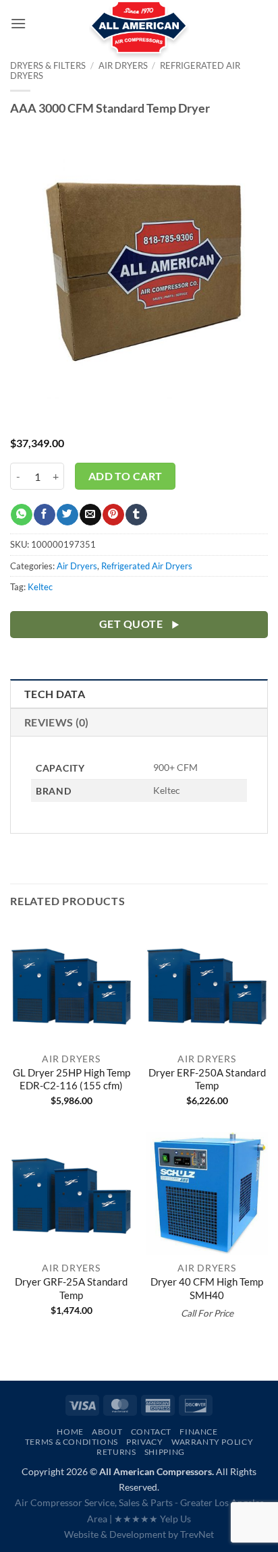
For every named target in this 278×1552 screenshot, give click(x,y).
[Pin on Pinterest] (113, 514)
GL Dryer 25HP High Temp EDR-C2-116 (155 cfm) (71, 1079)
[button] (18, 23)
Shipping (164, 1452)
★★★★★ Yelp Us (152, 1518)
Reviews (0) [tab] (56, 722)
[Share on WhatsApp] (21, 514)
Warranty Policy (212, 1442)
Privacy (144, 1442)
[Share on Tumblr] (136, 514)
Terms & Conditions (71, 1442)
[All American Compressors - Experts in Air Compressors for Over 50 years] (139, 33)
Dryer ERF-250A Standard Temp (207, 1079)
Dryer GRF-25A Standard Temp (71, 1288)
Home (70, 1432)
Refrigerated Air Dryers (146, 566)
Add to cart (125, 476)
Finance (198, 1432)
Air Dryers (77, 566)
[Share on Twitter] (67, 514)
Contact (151, 1432)
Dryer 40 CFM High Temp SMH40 (206, 1288)
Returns (116, 1452)
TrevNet (197, 1534)
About (107, 1432)
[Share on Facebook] (44, 514)
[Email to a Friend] (90, 514)
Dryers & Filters (48, 65)
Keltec (40, 586)
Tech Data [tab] (54, 693)
